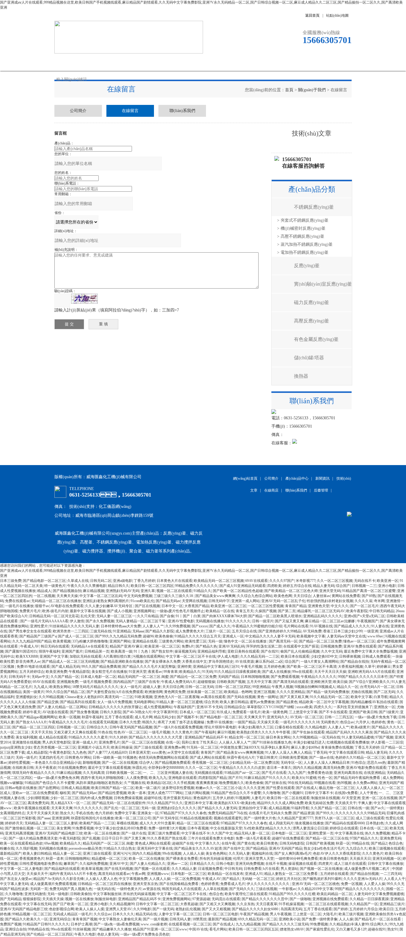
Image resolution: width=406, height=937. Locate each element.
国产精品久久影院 (159, 631)
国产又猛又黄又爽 (289, 621)
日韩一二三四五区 (339, 717)
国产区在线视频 (147, 606)
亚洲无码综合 (60, 919)
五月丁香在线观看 (119, 717)
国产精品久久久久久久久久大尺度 (156, 737)
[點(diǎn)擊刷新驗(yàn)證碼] (84, 299)
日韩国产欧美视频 (320, 843)
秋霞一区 (343, 843)
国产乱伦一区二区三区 (122, 808)
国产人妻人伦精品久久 (148, 864)
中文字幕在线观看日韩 (346, 752)
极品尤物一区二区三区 (337, 788)
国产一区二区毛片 (364, 606)
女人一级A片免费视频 (114, 702)
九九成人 (41, 687)
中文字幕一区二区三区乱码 (100, 596)
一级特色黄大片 (129, 889)
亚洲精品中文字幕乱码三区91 (216, 666)
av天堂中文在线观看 (183, 752)
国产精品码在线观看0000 (344, 823)
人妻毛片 (258, 798)
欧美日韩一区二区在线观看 (288, 798)
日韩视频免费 (331, 646)
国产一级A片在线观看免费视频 (178, 727)
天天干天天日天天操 (330, 672)
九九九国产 (297, 773)
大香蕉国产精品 (196, 606)
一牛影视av (287, 889)
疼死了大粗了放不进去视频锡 (181, 722)
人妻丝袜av (321, 596)
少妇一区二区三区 (64, 798)
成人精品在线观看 (53, 737)
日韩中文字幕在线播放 (385, 864)
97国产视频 (384, 737)
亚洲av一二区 (177, 864)
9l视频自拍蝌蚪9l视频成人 (315, 687)
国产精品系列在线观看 (78, 702)
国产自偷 (167, 616)
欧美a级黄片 (360, 727)
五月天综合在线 (244, 631)
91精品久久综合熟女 (119, 848)
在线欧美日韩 (23, 768)
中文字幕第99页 (165, 712)
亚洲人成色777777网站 (165, 793)
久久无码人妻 (239, 853)
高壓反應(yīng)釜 (311, 320)
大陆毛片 (330, 914)
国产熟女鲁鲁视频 (84, 712)
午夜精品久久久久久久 (318, 677)
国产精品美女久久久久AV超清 (198, 848)
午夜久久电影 (85, 934)
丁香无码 (320, 752)
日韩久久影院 (110, 712)
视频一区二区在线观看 (174, 591)
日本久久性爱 (130, 722)
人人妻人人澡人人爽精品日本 (326, 762)
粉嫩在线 (7, 848)
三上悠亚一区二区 (307, 914)
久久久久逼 (363, 601)
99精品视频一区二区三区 (31, 914)
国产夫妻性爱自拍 (100, 692)
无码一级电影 (58, 894)
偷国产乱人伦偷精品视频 (300, 651)
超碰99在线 (153, 798)
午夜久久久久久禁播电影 (86, 586)
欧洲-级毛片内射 (55, 611)
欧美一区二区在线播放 (102, 833)
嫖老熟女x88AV (292, 929)
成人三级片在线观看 (350, 864)
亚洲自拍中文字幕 (252, 808)
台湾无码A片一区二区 (377, 687)
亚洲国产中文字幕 (54, 656)
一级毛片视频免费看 (96, 682)
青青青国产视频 (84, 919)
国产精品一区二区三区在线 (327, 838)
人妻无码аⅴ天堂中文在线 (346, 636)
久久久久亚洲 (254, 788)
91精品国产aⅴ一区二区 (242, 773)
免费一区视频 (351, 884)
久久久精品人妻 (183, 869)
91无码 (207, 672)
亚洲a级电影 (122, 581)
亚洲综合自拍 (15, 929)
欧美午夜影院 (357, 611)
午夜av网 (138, 874)
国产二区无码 (384, 692)
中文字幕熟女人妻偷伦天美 (120, 919)
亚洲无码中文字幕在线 (155, 848)
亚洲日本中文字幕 (198, 803)
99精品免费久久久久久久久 (196, 586)
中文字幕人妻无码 (14, 884)
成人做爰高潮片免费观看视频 (53, 884)
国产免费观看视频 (285, 677)
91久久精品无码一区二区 (329, 697)
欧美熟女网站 (60, 687)
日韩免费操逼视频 (128, 798)
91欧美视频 (143, 697)
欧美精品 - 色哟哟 (238, 692)
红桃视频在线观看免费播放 (348, 742)
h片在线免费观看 (130, 692)
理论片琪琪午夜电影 (220, 727)
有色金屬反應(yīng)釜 (316, 339)
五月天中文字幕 (259, 682)
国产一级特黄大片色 (260, 818)
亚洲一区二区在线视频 (379, 798)
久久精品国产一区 (364, 904)
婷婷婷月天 (14, 823)
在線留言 (278, 62)
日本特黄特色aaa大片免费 (121, 626)
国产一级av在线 (321, 757)
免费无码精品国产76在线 (227, 813)
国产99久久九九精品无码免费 (118, 636)
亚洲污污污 (122, 853)
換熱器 (301, 376)
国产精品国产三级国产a (37, 636)
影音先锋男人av (28, 661)
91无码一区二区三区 (203, 747)
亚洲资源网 (61, 818)
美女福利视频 (26, 737)
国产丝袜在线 (275, 783)
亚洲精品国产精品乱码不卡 (206, 737)
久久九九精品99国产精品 (31, 641)
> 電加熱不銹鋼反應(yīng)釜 (302, 252)
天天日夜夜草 (266, 904)
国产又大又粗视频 (216, 909)
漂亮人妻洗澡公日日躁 (310, 828)
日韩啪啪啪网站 (77, 858)
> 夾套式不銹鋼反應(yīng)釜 (302, 220)
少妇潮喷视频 (38, 798)
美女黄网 (63, 828)
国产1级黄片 (389, 712)
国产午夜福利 (205, 732)
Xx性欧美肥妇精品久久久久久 (267, 828)
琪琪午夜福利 (49, 651)
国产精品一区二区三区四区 (33, 727)
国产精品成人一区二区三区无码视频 (70, 661)
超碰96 (148, 636)
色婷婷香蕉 (210, 884)
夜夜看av (155, 672)
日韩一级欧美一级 (107, 757)
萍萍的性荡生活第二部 (264, 646)
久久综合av (102, 914)
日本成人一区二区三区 (197, 712)
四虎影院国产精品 (212, 778)
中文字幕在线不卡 (195, 833)
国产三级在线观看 (148, 747)
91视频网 (242, 798)
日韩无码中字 (219, 601)
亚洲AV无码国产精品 (285, 848)
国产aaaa (43, 818)
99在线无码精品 (300, 783)
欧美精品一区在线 (220, 611)
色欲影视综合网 (61, 909)
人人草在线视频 (215, 889)
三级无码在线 (100, 631)
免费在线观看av (17, 601)
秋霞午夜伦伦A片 (241, 757)
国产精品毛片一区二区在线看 (378, 919)
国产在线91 (270, 651)
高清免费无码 (38, 803)
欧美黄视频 (62, 641)
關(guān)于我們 (312, 90)
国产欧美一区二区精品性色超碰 (238, 591)
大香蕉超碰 (189, 904)
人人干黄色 (368, 793)
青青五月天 (245, 611)
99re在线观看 (302, 672)
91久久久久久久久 (88, 808)
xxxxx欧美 (304, 707)
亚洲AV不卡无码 (209, 707)
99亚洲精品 (261, 687)
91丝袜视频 (82, 929)
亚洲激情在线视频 (26, 742)
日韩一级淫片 (262, 621)
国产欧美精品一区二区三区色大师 (291, 591)
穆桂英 (65, 793)
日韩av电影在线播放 (21, 788)
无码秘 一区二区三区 (258, 879)
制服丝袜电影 (106, 899)
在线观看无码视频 (103, 722)
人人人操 (346, 919)
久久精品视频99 (121, 904)
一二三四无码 (391, 874)
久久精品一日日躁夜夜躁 (369, 899)
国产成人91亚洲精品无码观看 (242, 586)
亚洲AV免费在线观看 (360, 646)
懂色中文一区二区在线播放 (245, 641)
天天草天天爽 (62, 808)
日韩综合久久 (97, 727)
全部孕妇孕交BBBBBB (166, 768)
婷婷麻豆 (384, 666)
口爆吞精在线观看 (289, 727)
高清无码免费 (333, 768)
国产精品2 (379, 843)
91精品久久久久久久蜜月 (88, 737)
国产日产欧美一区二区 (71, 904)
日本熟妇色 (375, 823)
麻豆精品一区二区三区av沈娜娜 (330, 621)
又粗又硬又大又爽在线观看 (75, 732)
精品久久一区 (347, 687)
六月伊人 (362, 722)
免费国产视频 (10, 924)
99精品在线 (360, 843)
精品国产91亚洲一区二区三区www (160, 929)
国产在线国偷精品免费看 (179, 884)
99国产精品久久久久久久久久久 (360, 889)
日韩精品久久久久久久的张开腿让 (115, 707)
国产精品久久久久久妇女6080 (255, 909)
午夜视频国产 (367, 621)
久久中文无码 (331, 651)
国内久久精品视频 (307, 768)
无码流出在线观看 (226, 899)
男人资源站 (289, 869)
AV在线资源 (244, 661)
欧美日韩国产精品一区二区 (112, 788)
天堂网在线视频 (194, 601)
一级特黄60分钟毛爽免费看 (296, 858)
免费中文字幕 (125, 813)
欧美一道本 (137, 793)
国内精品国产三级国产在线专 (136, 682)
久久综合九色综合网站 (255, 596)
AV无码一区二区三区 (306, 717)
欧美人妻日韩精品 (234, 702)
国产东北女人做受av (16, 879)
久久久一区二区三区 (201, 768)
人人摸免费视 (136, 778)
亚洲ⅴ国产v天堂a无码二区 (364, 616)
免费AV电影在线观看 (33, 666)
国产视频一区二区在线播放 (321, 869)
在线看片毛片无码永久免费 (270, 813)
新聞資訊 (181, 62)
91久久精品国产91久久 (165, 803)
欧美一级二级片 (148, 788)
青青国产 (208, 752)
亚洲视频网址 (144, 611)
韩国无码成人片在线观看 (181, 889)
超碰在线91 (377, 929)
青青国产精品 (295, 606)
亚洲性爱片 (39, 626)
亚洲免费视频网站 (176, 899)
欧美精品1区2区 (159, 783)
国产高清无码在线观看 (291, 682)
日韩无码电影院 (291, 843)
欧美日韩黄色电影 (334, 858)
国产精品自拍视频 (364, 874)
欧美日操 (340, 682)
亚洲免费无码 (390, 838)
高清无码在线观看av (114, 874)
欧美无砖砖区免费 (319, 803)
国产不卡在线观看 (333, 712)
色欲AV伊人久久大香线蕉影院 (337, 853)
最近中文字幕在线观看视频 (109, 768)
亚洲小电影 (387, 586)
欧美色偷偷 (164, 636)
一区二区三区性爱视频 (266, 606)
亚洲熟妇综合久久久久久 (176, 808)
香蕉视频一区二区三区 (210, 762)
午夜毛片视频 (251, 666)
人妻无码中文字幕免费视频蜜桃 (379, 894)
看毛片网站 (218, 929)
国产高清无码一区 (283, 641)
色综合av (347, 722)
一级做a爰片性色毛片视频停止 (180, 611)
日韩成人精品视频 (75, 788)
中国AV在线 (198, 929)
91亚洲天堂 (138, 672)
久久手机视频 (184, 783)
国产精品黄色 (287, 702)
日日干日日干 (112, 838)
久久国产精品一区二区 (328, 808)
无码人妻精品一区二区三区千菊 (141, 621)
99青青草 (170, 672)
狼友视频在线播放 (309, 823)
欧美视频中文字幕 (311, 636)
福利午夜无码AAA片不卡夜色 (73, 874)
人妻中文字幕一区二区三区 (179, 914)
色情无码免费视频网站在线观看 (163, 757)
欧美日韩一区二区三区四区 (152, 586)
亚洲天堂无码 (330, 591)
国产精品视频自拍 (67, 591)
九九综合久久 (356, 848)
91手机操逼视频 (291, 904)
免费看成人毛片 (232, 884)
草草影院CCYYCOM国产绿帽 (271, 707)
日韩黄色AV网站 (78, 757)
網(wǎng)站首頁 (75, 62)
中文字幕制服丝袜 (107, 894)
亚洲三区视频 (264, 692)
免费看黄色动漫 (319, 773)
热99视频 (344, 783)
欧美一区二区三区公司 (133, 818)
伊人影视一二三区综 (387, 742)
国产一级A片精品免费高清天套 (33, 838)
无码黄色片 (330, 722)
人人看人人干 (394, 879)
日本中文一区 (172, 606)
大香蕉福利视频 (350, 666)
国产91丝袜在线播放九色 (272, 742)
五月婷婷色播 (274, 666)
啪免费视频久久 (231, 783)
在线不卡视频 (276, 864)
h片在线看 (271, 869)
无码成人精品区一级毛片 (72, 914)
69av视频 (51, 843)
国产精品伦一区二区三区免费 (193, 677)
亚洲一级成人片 (84, 742)
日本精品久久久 (202, 864)
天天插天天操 (53, 899)
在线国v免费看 (346, 793)
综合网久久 (379, 924)
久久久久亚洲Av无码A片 (362, 879)
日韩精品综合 (235, 707)
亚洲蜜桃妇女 (26, 697)
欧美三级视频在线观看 (387, 848)
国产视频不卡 (187, 717)
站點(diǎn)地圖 (337, 15)
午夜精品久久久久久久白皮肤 (242, 768)
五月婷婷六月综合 (363, 909)
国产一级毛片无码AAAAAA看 (44, 621)
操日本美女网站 (278, 737)
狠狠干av (42, 606)
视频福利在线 (262, 853)
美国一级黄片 (33, 692)
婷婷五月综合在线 (297, 586)
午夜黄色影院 (60, 752)
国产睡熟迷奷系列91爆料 (322, 879)
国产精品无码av (168, 601)
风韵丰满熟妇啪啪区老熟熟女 (99, 783)
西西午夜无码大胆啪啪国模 (103, 778)
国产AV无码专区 (165, 818)
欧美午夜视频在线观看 (32, 808)
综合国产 (343, 586)
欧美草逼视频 (92, 869)
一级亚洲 (371, 631)
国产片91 (235, 778)
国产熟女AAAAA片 (31, 722)
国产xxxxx (200, 626)
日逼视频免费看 (210, 869)
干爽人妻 (365, 803)
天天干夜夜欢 (45, 768)
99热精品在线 (38, 929)
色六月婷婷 (104, 813)
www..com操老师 (154, 924)
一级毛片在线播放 (19, 606)
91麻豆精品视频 (68, 773)
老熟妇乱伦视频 (187, 909)
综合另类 (211, 702)
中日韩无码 (233, 869)
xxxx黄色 (159, 752)
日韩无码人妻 (180, 919)
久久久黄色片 (182, 732)
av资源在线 (151, 889)
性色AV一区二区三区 (130, 732)
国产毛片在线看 (274, 773)
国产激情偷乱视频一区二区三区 (30, 828)
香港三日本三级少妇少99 (342, 631)
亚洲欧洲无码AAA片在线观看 (371, 672)
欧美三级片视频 (351, 914)
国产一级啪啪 (300, 899)
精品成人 (44, 591)
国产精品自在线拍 (354, 661)
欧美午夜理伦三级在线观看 (246, 894)
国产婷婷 (340, 909)
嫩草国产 (71, 864)
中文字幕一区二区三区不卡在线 (191, 656)
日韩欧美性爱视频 (293, 757)
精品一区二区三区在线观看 (198, 823)
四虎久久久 (323, 707)
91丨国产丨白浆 (188, 616)
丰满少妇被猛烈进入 (309, 742)
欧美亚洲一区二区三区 (228, 606)
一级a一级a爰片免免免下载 (376, 717)
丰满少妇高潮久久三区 (255, 727)
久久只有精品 (147, 616)
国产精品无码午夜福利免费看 (357, 778)
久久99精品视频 (51, 697)
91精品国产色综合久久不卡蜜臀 (50, 783)
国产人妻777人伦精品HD (107, 752)
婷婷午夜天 (32, 712)
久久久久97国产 (281, 581)
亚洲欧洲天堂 (321, 682)
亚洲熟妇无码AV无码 (122, 591)
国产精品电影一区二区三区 (44, 581)
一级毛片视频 (159, 732)
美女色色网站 (216, 853)
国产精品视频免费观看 (173, 762)
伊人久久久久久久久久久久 (268, 884)
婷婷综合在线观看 (344, 828)
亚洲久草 (148, 591)
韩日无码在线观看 (55, 646)
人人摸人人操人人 (370, 788)
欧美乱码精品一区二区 (335, 894)
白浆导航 (381, 697)
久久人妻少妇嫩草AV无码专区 (109, 606)
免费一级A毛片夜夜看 (253, 838)
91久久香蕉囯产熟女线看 (166, 838)
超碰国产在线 (182, 843)
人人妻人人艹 (153, 626)
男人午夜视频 (280, 914)
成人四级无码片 (281, 823)
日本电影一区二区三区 (289, 833)
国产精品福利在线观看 (62, 869)
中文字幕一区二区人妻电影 (21, 869)
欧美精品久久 (190, 672)
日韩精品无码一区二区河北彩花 (54, 616)
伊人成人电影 (228, 656)
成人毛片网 (143, 717)
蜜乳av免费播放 (262, 702)
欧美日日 (386, 909)
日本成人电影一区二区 (98, 677)
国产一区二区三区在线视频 (143, 742)
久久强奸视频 (26, 848)
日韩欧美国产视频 (231, 682)
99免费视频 (319, 924)
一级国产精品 (245, 722)
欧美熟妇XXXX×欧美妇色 (235, 803)
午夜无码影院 (70, 838)
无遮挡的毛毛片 (51, 757)
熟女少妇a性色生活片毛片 (324, 848)
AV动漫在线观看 (55, 712)
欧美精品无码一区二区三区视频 (219, 581)
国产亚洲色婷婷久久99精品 (279, 631)
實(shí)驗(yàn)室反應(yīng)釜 (323, 283)
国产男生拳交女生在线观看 (30, 631)
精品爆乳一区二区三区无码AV (321, 611)
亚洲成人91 (254, 874)
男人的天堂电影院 (56, 742)
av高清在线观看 (213, 697)
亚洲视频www (158, 874)
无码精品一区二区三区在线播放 (56, 601)
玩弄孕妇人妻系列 (275, 747)
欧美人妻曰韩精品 (37, 853)
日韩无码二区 (100, 581)
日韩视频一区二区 (70, 727)
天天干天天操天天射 (42, 813)
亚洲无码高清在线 (348, 773)
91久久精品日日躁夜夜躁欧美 (237, 672)
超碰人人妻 (152, 687)
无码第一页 (39, 889)
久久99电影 (142, 909)
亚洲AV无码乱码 (231, 646)
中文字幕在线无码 (37, 904)
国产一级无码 (163, 909)
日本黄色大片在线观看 (174, 581)
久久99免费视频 (177, 626)
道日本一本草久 (279, 768)
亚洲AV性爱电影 (181, 621)
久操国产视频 (265, 611)
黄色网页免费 (174, 692)
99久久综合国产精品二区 (65, 692)
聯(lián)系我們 (313, 62)
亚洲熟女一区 (384, 707)
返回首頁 (312, 15)
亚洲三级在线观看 (97, 853)
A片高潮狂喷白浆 (117, 656)
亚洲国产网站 (120, 641)
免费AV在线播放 (220, 722)
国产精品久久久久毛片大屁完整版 (149, 666)
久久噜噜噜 (271, 793)
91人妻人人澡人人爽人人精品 (288, 752)
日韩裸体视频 (350, 656)
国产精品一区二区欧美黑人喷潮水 (275, 616)
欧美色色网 (283, 596)
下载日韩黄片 (267, 757)
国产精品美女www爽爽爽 (215, 596)
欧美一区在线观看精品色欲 (21, 843)
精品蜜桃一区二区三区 (109, 858)
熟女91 (392, 929)
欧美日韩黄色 (267, 843)
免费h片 (188, 646)
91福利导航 (300, 808)
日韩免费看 (253, 869)
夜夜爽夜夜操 (207, 783)
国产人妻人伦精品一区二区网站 (62, 707)
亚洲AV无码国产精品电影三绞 (59, 833)
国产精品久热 (206, 646)
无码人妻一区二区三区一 (116, 616)
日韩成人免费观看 (376, 656)
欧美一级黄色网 (274, 712)
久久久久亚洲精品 (290, 692)
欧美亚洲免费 (56, 672)
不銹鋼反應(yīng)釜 (314, 207)
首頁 (289, 90)
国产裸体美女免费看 (182, 858)
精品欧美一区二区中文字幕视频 (324, 702)
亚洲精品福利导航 (211, 651)
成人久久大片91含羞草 (157, 823)
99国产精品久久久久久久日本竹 (363, 677)
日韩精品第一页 (96, 651)
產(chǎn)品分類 (311, 189)
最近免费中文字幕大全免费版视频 (370, 651)
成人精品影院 (37, 752)
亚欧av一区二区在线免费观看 (35, 793)
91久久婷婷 (118, 737)
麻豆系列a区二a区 (269, 661)
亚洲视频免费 (67, 682)
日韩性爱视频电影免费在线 (40, 864)
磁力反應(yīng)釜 (311, 302)
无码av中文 (40, 677)
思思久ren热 (376, 762)
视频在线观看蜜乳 (228, 818)
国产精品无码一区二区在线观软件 (119, 803)
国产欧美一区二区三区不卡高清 (311, 666)
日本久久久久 (123, 914)
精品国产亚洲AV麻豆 (126, 646)
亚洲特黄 (184, 666)
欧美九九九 (158, 778)
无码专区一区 (291, 762)
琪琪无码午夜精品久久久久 (33, 773)
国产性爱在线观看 (280, 788)
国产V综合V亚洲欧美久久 (369, 682)
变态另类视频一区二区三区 (54, 747)
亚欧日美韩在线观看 (243, 651)
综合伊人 (146, 762)
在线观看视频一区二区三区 (190, 924)
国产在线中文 (234, 848)
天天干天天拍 (41, 732)
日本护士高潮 (81, 924)
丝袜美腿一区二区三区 (205, 692)
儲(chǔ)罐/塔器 (309, 357)
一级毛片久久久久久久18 (299, 722)
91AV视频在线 (321, 626)
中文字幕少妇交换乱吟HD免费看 (121, 828)
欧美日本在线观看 (295, 656)
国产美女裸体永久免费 (162, 661)
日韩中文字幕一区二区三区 (157, 904)
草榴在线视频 (127, 823)
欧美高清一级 (121, 651)
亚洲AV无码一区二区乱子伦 (283, 601)
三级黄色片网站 (171, 641)
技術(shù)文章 (215, 62)
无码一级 (215, 641)
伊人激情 (77, 621)
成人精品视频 (279, 808)
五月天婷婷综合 (31, 672)
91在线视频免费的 (72, 768)
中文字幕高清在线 (349, 833)
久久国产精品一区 (65, 677)
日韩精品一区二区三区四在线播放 (104, 884)
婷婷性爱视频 (19, 762)
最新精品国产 (10, 853)
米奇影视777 (305, 581)
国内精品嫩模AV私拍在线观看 (374, 702)
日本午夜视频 (198, 828)
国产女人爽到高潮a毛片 (292, 853)
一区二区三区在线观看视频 (326, 904)
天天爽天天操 (67, 596)
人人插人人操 (193, 853)
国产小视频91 (292, 793)
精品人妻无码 (323, 586)
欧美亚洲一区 (387, 581)
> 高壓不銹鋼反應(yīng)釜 (300, 236)
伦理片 (238, 858)
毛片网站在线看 (296, 626)
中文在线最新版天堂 (226, 828)
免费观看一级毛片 (246, 712)
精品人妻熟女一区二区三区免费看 (291, 874)
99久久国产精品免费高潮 (101, 666)
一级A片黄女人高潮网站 (319, 661)
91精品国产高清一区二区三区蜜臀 (369, 591)
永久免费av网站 (365, 783)
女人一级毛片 (130, 687)
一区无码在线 (329, 737)
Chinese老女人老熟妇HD (84, 697)
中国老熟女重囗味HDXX (239, 747)
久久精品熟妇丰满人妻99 (349, 924)
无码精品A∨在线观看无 (89, 646)
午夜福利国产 (184, 707)
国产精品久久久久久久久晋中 (265, 899)
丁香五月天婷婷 (367, 747)
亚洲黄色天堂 (318, 606)
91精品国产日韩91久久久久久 (46, 924)
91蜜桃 (311, 778)
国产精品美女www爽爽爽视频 (240, 752)
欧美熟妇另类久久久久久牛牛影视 (264, 732)
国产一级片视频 (155, 919)
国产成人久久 (220, 626)
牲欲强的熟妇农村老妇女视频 (330, 601)
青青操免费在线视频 (337, 747)
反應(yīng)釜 (307, 265)
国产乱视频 (91, 838)
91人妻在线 (380, 626)
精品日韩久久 (118, 586)
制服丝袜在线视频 (325, 798)
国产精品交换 (48, 702)
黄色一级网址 (267, 697)
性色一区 (325, 778)
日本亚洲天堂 (139, 752)
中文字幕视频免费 (133, 879)
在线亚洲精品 (374, 773)
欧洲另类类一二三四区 (71, 631)
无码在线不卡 (364, 581)
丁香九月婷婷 (144, 581)
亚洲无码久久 (277, 717)
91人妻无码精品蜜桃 (358, 737)
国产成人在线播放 (276, 672)
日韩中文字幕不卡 (319, 793)
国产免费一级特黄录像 (319, 919)
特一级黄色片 (55, 586)
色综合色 (395, 843)
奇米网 (379, 601)
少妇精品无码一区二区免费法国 (254, 762)
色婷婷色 (378, 722)
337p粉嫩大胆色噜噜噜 (90, 641)
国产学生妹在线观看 (308, 732)
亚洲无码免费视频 (249, 864)
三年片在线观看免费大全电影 (211, 838)
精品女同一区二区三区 (247, 737)
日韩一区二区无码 (199, 687)
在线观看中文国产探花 (301, 646)
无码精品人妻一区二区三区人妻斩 (51, 823)
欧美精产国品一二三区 (97, 823)
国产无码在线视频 (241, 697)
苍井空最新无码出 (177, 798)
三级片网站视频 (197, 793)
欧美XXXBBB (27, 656)
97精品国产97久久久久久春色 (183, 813)
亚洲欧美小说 (289, 919)
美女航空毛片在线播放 (109, 672)
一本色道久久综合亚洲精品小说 (56, 762)
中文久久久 (340, 606)
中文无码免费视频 (138, 596)
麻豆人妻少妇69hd (305, 747)
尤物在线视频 (361, 692)
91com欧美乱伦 (142, 601)
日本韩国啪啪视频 (255, 677)
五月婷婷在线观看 (334, 874)
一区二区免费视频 (186, 879)
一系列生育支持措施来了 (352, 707)
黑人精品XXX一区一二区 (71, 803)
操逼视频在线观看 (302, 864)
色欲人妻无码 (108, 934)
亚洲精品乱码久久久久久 (322, 616)
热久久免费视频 (377, 833)
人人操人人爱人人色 (101, 879)
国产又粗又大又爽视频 (217, 904)
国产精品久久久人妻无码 (217, 808)
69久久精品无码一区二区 (257, 919)
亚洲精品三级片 (392, 904)
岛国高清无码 (291, 909)
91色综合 (358, 762)
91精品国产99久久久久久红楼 (292, 894)
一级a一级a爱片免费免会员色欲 (144, 934)
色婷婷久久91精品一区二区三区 (360, 757)
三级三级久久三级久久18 (174, 596)
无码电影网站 (144, 702)
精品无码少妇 (164, 717)
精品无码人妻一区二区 (252, 833)
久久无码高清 (93, 773)
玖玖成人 (224, 712)
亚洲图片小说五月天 (94, 747)
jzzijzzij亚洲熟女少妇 (16, 747)
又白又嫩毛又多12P (351, 929)
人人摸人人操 (159, 879)
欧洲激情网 (154, 692)
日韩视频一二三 (364, 586)
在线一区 (173, 742)
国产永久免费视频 (100, 621)
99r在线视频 (171, 853)
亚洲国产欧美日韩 (363, 712)
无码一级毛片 (26, 757)
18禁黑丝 (199, 919)
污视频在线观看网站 (148, 656)
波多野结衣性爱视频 (178, 788)
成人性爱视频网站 (158, 707)
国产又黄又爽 (135, 838)
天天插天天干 (345, 803)
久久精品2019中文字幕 (315, 889)
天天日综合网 (173, 687)
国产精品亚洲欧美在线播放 (121, 661)
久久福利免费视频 (93, 864)
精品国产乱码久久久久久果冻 (349, 732)
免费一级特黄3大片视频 (167, 828)
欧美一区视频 (69, 717)
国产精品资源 (303, 813)
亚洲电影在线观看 (182, 778)
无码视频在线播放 (210, 621)
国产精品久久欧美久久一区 (26, 919)
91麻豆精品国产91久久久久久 (267, 778)
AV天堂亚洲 (350, 798)
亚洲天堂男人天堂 (259, 858)
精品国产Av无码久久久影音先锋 (58, 879)
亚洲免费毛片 (109, 742)
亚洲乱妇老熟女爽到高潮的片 (106, 601)
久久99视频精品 (304, 737)
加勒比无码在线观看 (86, 656)
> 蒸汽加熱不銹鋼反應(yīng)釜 (305, 244)
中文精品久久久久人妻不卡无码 (270, 636)
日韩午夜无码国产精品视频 (130, 727)
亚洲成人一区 (233, 636)
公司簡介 (111, 62)
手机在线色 (85, 813)
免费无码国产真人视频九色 (70, 889)
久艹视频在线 (134, 783)
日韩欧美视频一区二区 (123, 773)
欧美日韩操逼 (122, 747)
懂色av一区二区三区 (359, 641)
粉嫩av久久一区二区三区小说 (219, 788)
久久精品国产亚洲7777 (295, 818)
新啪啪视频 (91, 762)
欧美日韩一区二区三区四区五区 (253, 929)
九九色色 (79, 752)
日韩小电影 (225, 864)
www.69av (375, 636)
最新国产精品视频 (222, 919)
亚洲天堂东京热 (145, 884)
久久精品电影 (315, 727)
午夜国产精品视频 (254, 914)
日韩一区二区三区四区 (233, 687)
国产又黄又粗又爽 (294, 697)
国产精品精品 (256, 848)
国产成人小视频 (119, 611)
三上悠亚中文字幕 (303, 712)
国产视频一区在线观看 (152, 869)
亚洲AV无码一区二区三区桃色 (315, 884)
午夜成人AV (29, 646)
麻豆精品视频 (93, 591)
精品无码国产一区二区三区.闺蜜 (143, 677)
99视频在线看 (325, 783)
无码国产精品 (228, 677)
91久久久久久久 (238, 621)
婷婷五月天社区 (288, 879)
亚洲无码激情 (35, 894)
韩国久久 (149, 722)
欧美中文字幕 (361, 697)
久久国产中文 (222, 833)
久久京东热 (245, 904)
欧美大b (298, 778)
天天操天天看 (267, 722)
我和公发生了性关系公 (199, 742)
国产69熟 (369, 596)
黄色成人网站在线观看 (153, 843)
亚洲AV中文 (118, 864)
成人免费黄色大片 (189, 631)
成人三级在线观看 (370, 818)
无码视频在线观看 (208, 773)
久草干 (369, 666)
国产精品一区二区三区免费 (320, 641)
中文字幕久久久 (207, 843)
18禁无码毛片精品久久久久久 (95, 687)
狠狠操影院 (32, 899)
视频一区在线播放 (79, 899)
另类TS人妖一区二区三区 (334, 818)
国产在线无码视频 (118, 869)
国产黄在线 (246, 843)
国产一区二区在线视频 (120, 762)
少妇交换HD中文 (324, 656)
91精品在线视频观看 (196, 818)
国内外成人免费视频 (96, 798)
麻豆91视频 (226, 732)
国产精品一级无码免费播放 (327, 692)
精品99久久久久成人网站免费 (280, 803)
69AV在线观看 (256, 581)
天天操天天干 (37, 874)
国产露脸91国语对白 (21, 651)
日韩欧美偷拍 (81, 894)
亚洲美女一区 (148, 813)
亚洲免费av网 (174, 747)
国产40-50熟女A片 (137, 712)
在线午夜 (228, 843)
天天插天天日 (360, 858)
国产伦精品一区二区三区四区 (49, 934)
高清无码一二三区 (119, 697)
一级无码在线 (104, 889)
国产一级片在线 (133, 833)
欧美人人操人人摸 (89, 909)
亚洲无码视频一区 (386, 858)
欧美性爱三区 (196, 641)
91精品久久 (202, 591)
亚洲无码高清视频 (19, 833)
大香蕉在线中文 (194, 661)
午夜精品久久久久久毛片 (68, 722)
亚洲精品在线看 (144, 641)
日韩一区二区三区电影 (220, 914)
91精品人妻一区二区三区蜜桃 (179, 702)
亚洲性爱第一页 (321, 833)
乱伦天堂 (88, 616)
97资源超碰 (201, 899)
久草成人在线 (78, 581)
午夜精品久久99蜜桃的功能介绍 (257, 626)
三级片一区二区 (217, 631)
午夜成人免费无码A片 (178, 682)
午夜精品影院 (79, 672)
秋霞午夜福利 (92, 717)
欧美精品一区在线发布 (225, 874)
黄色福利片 (202, 798)
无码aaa (138, 631)
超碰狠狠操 (206, 682)
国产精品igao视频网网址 (38, 717)
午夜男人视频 (282, 687)
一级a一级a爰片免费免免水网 (56, 778)
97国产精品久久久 (364, 838)
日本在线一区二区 (374, 828)
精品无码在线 (146, 914)
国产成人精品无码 (65, 666)
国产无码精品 (10, 899)
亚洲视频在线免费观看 (330, 899)
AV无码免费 (312, 631)
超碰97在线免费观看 (288, 838)
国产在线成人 (306, 788)
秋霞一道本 (55, 858)
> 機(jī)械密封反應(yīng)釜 (301, 228)
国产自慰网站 (49, 788)
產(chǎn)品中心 (146, 62)
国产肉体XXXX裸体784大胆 (224, 616)
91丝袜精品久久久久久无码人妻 (74, 626)
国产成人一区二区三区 (76, 636)
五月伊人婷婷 (223, 798)
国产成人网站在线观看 (208, 757)
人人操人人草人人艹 (235, 742)
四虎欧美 (274, 586)
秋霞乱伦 (139, 768)
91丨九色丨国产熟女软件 (153, 651)
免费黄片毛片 (30, 611)
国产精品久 (231, 879)
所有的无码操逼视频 (215, 858)
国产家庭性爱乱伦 (320, 929)
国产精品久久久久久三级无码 (285, 924)
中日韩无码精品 (381, 611)
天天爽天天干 (254, 717)
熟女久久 (67, 813)
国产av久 (378, 808)
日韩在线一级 (358, 808)
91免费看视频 (83, 828)
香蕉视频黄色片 (31, 858)
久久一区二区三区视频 (335, 581)
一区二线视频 (44, 596)
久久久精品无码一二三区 (259, 656)
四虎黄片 (325, 864)
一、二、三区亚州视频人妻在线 (168, 773)
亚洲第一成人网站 (245, 601)
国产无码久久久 (241, 889)
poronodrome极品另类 (85, 848)
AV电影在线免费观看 (67, 606)
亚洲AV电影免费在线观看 (366, 768)
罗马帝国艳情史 (220, 661)
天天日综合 (302, 596)
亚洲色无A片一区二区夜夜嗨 (176, 697)
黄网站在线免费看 (346, 596)
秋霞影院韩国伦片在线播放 (92, 818)
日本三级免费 (10, 581)
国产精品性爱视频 (112, 793)
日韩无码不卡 (19, 677)
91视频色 (130, 757)
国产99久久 (325, 813)
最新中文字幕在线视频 (88, 611)
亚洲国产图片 (72, 651)
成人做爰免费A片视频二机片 (367, 869)
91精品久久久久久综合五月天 (197, 636)
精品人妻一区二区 (67, 853)
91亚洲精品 (122, 631)
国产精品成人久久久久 (352, 626)
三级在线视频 (266, 889)
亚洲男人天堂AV (119, 909)
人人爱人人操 (374, 884)
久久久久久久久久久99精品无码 (360, 813)
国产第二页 (287, 611)
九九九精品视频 (248, 924)
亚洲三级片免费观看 (164, 833)
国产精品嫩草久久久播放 (111, 929)
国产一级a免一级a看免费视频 (116, 924)
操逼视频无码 (185, 651)
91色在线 (105, 732)
